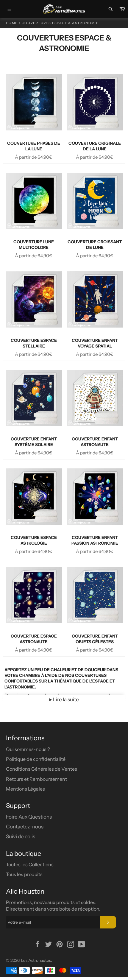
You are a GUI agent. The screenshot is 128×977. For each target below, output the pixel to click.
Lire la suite (65, 699)
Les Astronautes (36, 960)
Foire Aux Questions (29, 817)
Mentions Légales (25, 789)
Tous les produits (24, 874)
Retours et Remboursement (36, 779)
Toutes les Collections (30, 864)
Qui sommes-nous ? (28, 749)
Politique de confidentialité (35, 759)
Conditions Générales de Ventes (41, 769)
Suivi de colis (20, 836)
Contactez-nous (24, 827)
